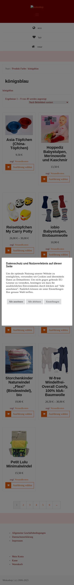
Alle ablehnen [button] (34, 301)
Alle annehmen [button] (16, 301)
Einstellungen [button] (52, 301)
